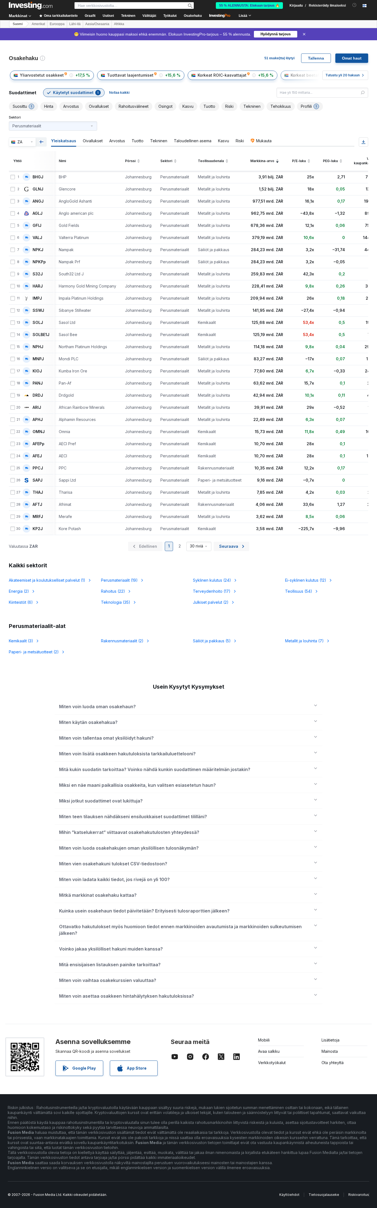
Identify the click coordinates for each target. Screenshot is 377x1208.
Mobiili (264, 1040)
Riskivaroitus (358, 1195)
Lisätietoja (330, 1040)
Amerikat (38, 24)
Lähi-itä (75, 24)
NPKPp (39, 262)
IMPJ (37, 298)
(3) (21, 640)
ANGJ (38, 201)
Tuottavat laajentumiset (130, 75)
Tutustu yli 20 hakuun (342, 75)
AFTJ (37, 504)
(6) (21, 602)
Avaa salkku (269, 1051)
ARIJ (37, 407)
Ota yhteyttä (333, 1062)
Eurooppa (57, 24)
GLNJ (38, 189)
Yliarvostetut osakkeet (42, 75)
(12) (305, 580)
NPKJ (38, 250)
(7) (304, 640)
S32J (38, 274)
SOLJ (38, 322)
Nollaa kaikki (119, 92)
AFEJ (37, 456)
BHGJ (38, 177)
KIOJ (37, 371)
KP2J (38, 529)
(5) (212, 640)
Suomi (18, 24)
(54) (298, 591)
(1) (47, 580)
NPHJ (38, 347)
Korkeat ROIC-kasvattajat (222, 75)
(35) (115, 602)
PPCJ (38, 468)
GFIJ (37, 225)
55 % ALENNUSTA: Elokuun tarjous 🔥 (249, 5)
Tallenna (316, 58)
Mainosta (330, 1051)
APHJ (38, 420)
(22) (113, 591)
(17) (211, 591)
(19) (119, 580)
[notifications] (354, 5)
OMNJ (39, 432)
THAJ (38, 492)
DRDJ (38, 395)
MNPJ (38, 359)
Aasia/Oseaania (97, 24)
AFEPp (38, 444)
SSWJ (38, 310)
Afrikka (119, 24)
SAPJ (38, 480)
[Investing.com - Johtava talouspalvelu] (30, 5)
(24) (212, 580)
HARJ (38, 286)
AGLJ (38, 213)
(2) (19, 591)
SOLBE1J (41, 335)
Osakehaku (193, 16)
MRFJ (38, 517)
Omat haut (352, 58)
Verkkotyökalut (272, 1062)
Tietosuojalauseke (324, 1195)
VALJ (37, 238)
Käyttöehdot (289, 1195)
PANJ (38, 383)
